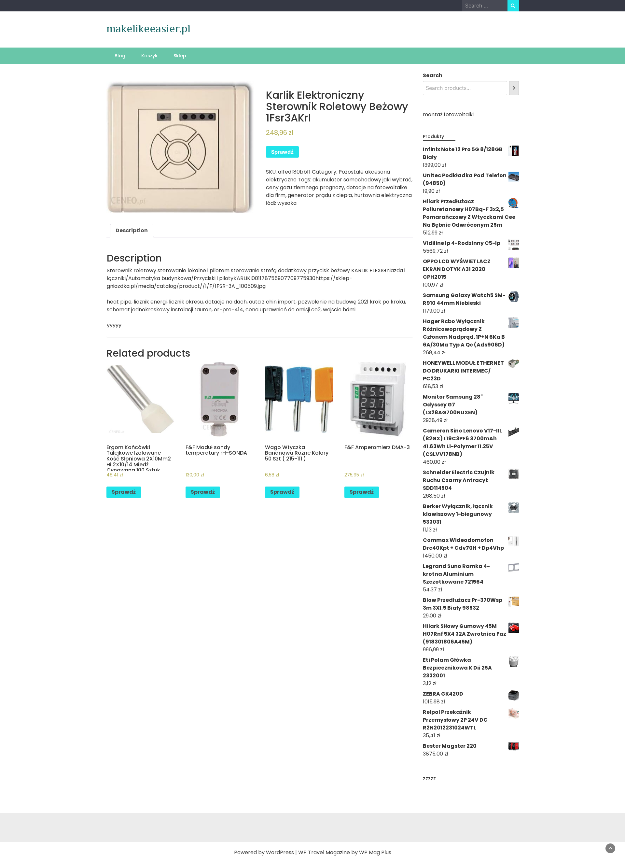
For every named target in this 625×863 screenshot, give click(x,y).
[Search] (514, 88)
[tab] (131, 230)
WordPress (280, 852)
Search (432, 75)
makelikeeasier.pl (148, 28)
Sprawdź (282, 152)
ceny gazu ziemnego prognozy (305, 187)
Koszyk (149, 55)
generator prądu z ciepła (320, 195)
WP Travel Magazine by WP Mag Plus (344, 852)
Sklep (180, 55)
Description (132, 230)
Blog (120, 55)
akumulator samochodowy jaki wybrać (361, 179)
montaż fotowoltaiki (448, 114)
